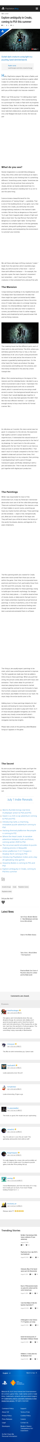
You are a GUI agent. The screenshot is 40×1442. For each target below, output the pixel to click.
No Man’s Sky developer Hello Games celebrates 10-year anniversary (29, 1237)
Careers (23, 1419)
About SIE (5, 1412)
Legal (4, 1423)
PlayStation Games (23, 887)
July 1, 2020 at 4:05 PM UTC (14, 1013)
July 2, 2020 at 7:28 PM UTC (14, 1132)
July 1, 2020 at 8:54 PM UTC (14, 1089)
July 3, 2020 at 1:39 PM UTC (14, 1155)
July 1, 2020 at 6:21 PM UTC (14, 1046)
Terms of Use (25, 1412)
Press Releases (7, 1419)
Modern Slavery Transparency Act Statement (26, 1428)
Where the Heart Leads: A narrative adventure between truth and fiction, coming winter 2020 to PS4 (18, 839)
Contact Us (24, 1423)
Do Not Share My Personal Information (9, 1435)
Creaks (14, 887)
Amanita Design (6, 887)
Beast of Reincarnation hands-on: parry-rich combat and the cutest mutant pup (29, 1288)
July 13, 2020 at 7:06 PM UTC (14, 1206)
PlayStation (11, 8)
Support (23, 1408)
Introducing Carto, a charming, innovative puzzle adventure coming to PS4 (19, 824)
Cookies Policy (25, 1416)
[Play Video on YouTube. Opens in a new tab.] (35, 49)
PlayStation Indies (7, 891)
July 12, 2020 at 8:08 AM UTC (15, 1180)
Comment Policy (8, 1408)
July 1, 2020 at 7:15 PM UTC (14, 1068)
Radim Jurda (12, 65)
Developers (6, 1426)
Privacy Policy (7, 1416)
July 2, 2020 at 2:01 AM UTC (14, 1110)
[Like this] (27, 1245)
